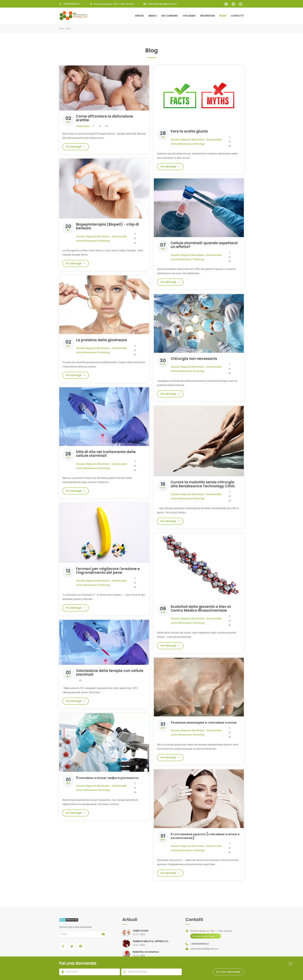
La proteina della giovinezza (101, 340)
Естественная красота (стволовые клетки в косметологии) (205, 836)
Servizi (139, 15)
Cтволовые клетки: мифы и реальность (107, 777)
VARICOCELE (140, 931)
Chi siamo (189, 15)
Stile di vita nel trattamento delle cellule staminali (106, 453)
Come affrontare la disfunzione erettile (104, 118)
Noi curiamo (169, 15)
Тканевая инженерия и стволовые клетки (204, 722)
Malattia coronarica (146, 952)
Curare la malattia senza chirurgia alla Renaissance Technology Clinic (203, 484)
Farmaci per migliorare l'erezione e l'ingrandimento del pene (108, 570)
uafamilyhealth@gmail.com (162, 4)
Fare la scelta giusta (189, 131)
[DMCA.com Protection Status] (68, 919)
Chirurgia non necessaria (194, 358)
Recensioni (207, 15)
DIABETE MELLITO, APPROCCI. (151, 941)
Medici (153, 15)
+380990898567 (72, 4)
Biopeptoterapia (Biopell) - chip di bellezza (107, 226)
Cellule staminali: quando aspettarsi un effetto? (204, 245)
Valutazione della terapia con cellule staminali (109, 672)
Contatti (237, 15)
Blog (223, 15)
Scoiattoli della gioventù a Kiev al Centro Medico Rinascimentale (201, 608)
